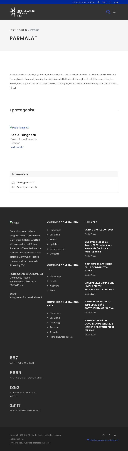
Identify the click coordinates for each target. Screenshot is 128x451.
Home (13, 29)
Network (54, 285)
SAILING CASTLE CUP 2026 (99, 229)
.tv (110, 2)
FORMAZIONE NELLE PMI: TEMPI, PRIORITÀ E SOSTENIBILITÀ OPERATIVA (99, 305)
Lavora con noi (57, 248)
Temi (52, 290)
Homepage (55, 229)
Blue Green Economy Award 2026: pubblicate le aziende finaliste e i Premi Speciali (98, 246)
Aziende (23, 29)
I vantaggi (55, 322)
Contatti (54, 253)
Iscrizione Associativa (61, 336)
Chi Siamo (55, 234)
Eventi (53, 239)
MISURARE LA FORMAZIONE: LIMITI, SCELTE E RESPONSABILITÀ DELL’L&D (100, 286)
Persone (54, 327)
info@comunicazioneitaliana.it (103, 440)
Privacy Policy (16, 442)
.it (99, 2)
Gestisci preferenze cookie (37, 442)
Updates (54, 244)
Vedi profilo (16, 146)
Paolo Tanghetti (23, 135)
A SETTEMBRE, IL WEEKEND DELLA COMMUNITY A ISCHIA (98, 267)
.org (116, 2)
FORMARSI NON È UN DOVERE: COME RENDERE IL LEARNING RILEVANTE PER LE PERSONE (99, 325)
